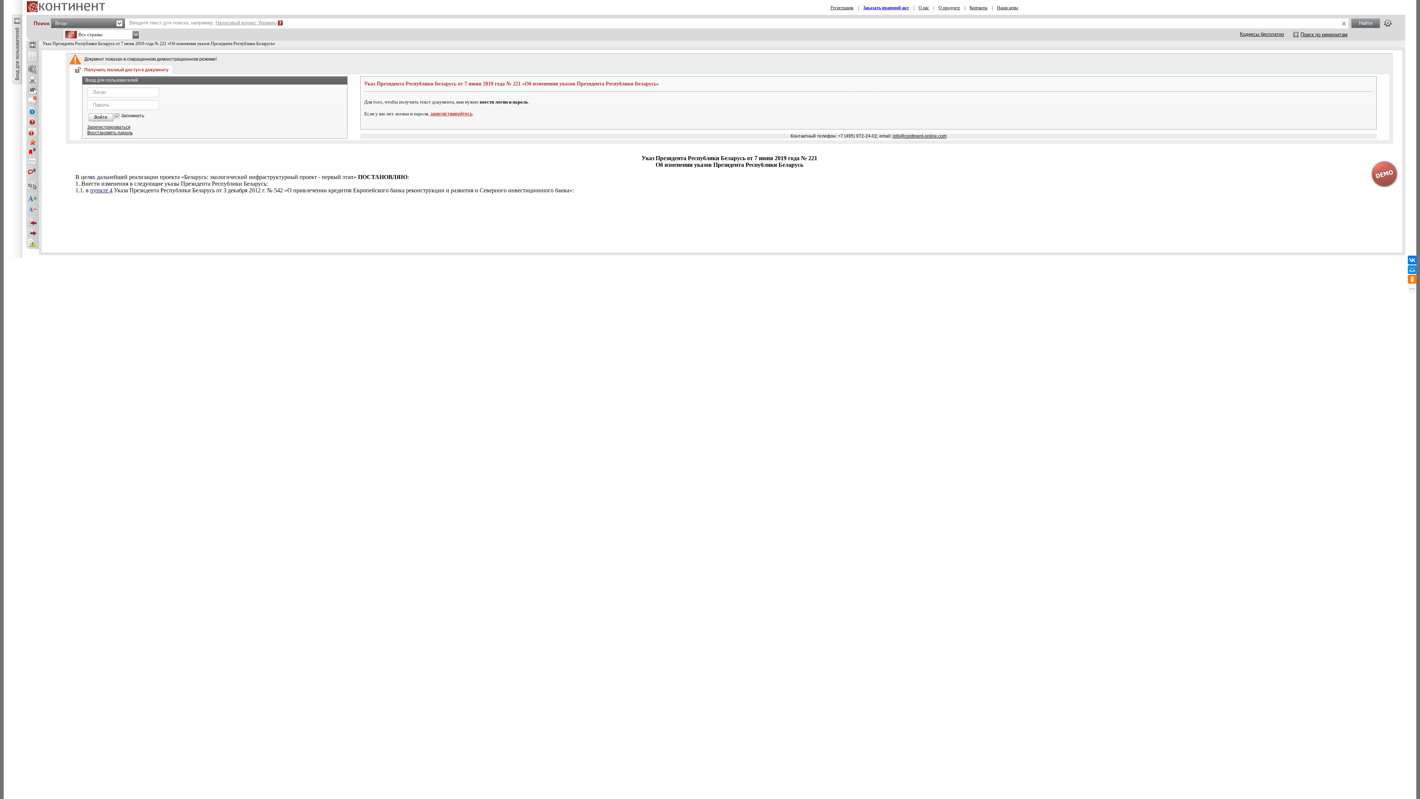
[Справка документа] (32, 121)
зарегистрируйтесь (451, 114)
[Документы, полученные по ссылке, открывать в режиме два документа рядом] (32, 56)
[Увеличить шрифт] (32, 199)
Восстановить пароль (110, 132)
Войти (100, 117)
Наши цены (1007, 7)
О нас (924, 7)
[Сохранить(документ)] (32, 69)
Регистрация (842, 7)
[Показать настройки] (1387, 22)
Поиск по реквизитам (1324, 34)
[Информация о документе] (32, 111)
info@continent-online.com (920, 136)
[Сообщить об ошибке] (32, 243)
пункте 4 (101, 190)
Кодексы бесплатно (1262, 34)
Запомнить (132, 116)
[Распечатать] (32, 79)
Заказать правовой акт (886, 7)
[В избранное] (32, 142)
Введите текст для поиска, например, (203, 23)
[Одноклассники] (1412, 279)
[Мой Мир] (1412, 269)
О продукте (949, 7)
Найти (1365, 23)
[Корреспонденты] (32, 222)
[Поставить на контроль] (32, 131)
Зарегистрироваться (109, 127)
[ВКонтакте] (1412, 260)
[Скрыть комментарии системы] (32, 100)
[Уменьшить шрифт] (32, 209)
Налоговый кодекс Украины (246, 23)
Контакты (978, 7)
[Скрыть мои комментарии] (32, 162)
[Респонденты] (32, 232)
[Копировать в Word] (32, 90)
